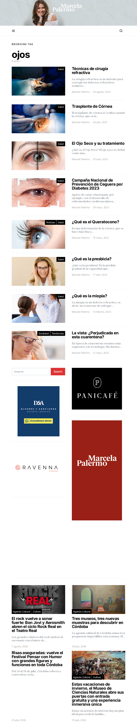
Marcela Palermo (81, 91)
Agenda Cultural (21, 611)
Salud (61, 69)
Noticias (50, 222)
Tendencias (58, 333)
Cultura (37, 611)
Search (58, 371)
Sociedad (44, 333)
